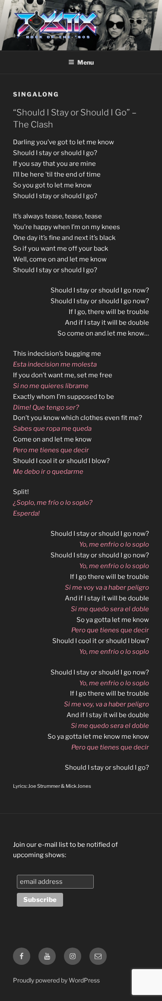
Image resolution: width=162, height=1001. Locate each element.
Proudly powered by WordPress (56, 980)
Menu (85, 62)
